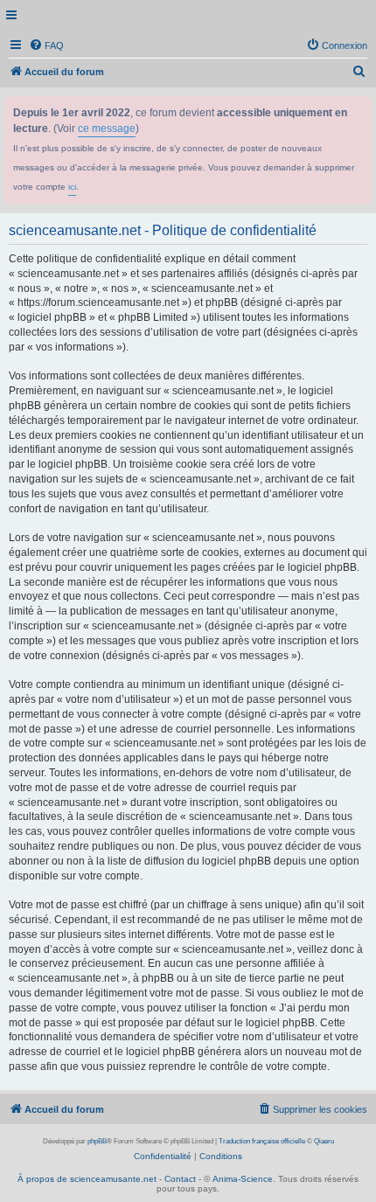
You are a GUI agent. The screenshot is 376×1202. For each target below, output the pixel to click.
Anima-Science (242, 1179)
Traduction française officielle (262, 1141)
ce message (107, 128)
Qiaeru (324, 1141)
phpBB (97, 1141)
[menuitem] (46, 45)
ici (72, 186)
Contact (180, 1179)
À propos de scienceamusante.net (87, 1179)
